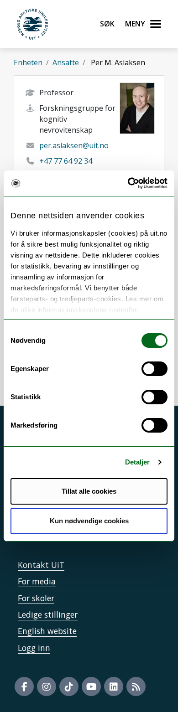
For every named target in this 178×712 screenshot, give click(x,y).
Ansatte (65, 62)
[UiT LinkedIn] (113, 686)
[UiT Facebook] (24, 686)
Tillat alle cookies (89, 491)
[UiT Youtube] (91, 686)
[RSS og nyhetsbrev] (136, 686)
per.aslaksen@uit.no (74, 145)
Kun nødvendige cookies (89, 521)
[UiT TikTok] (69, 686)
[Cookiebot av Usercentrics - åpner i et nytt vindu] (128, 183)
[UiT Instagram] (46, 686)
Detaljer (137, 462)
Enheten (28, 62)
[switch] (154, 368)
